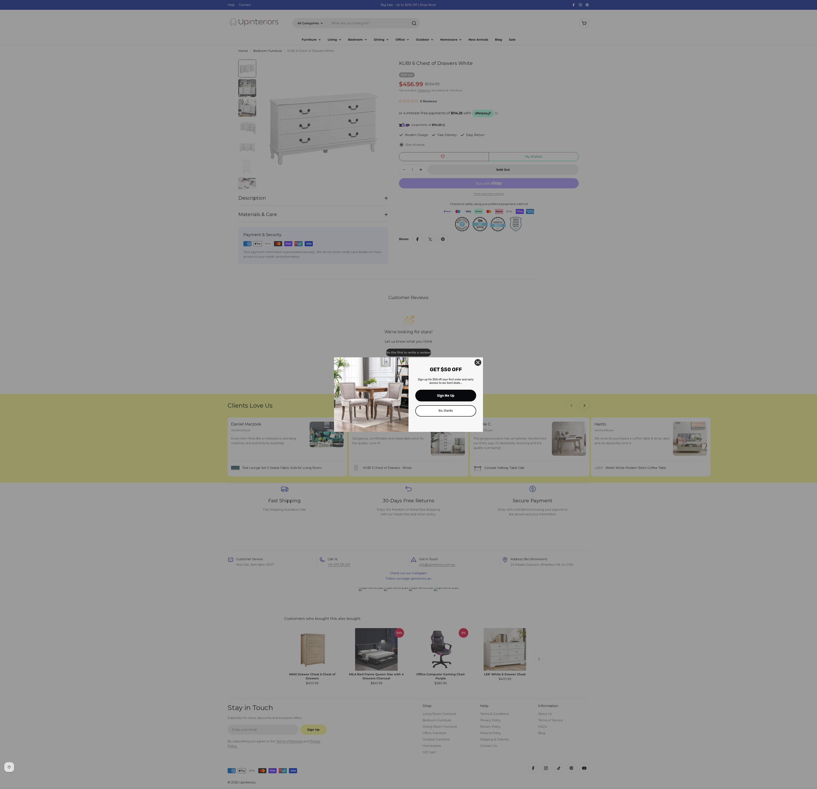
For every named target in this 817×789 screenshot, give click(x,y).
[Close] (478, 362)
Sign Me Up (445, 396)
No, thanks (445, 410)
